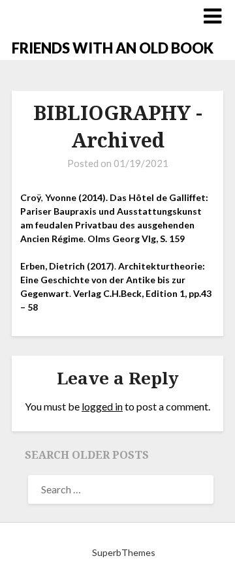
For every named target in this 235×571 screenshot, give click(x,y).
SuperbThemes (123, 552)
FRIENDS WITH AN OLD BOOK (112, 48)
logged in (102, 406)
